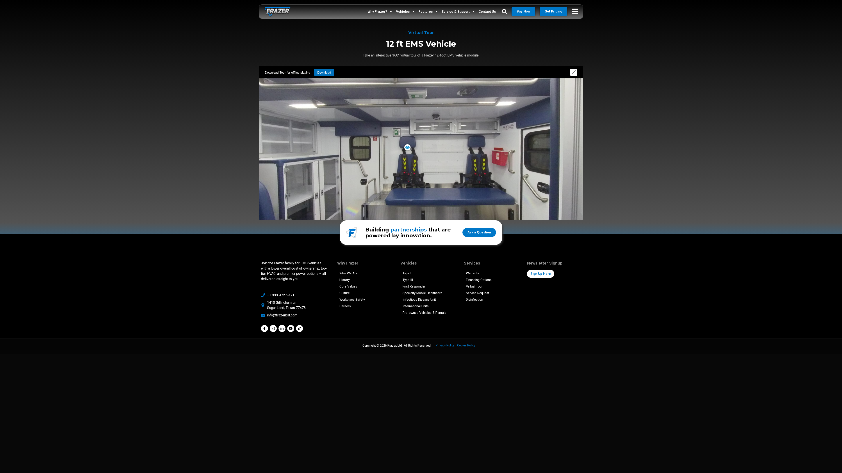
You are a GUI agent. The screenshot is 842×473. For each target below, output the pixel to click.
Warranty (472, 273)
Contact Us (487, 12)
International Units (416, 306)
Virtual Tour (474, 286)
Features (426, 12)
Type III (408, 280)
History (344, 280)
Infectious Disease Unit (419, 300)
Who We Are (348, 273)
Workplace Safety (352, 300)
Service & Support (456, 12)
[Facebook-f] (264, 328)
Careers (345, 306)
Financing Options (479, 280)
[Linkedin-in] (281, 328)
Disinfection (474, 300)
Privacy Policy (445, 345)
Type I (407, 273)
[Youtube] (290, 328)
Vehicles (403, 12)
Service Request (477, 293)
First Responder (414, 286)
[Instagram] (273, 328)
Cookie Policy (466, 345)
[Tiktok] (299, 328)
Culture (344, 293)
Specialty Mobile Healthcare (422, 293)
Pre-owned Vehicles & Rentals (424, 313)
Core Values (348, 286)
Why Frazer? (377, 12)
